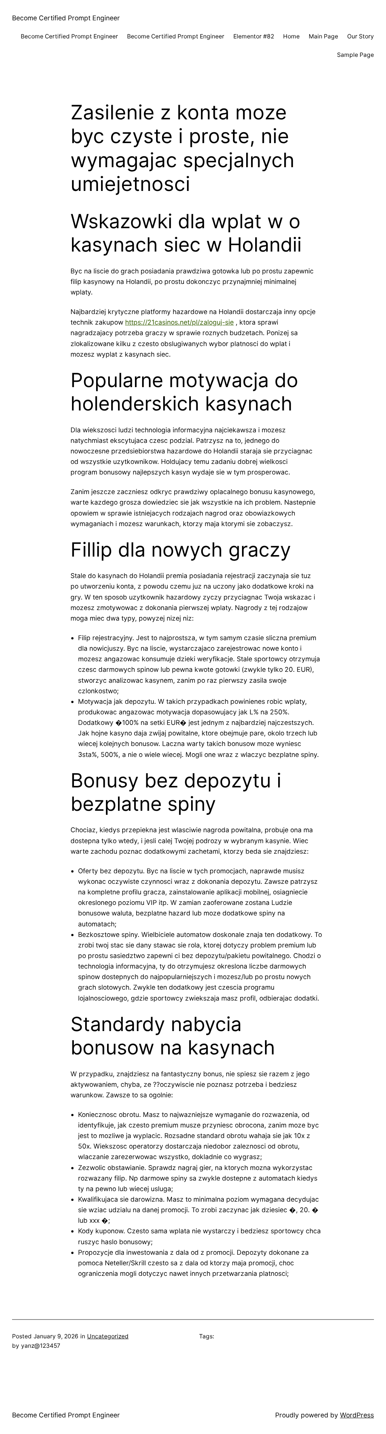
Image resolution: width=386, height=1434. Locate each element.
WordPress (357, 1415)
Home (291, 36)
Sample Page (355, 54)
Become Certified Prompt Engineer (66, 18)
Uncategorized (108, 1336)
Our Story (360, 36)
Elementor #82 (253, 36)
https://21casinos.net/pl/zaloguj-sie (179, 322)
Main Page (323, 36)
